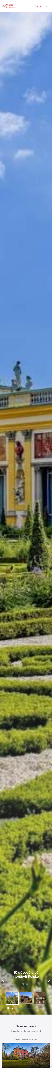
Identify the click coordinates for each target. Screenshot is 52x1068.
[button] (49, 980)
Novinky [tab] (25, 1039)
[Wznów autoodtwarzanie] (12, 1008)
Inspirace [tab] (18, 1039)
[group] (12, 998)
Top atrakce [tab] (33, 1039)
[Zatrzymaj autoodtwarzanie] (8, 1008)
